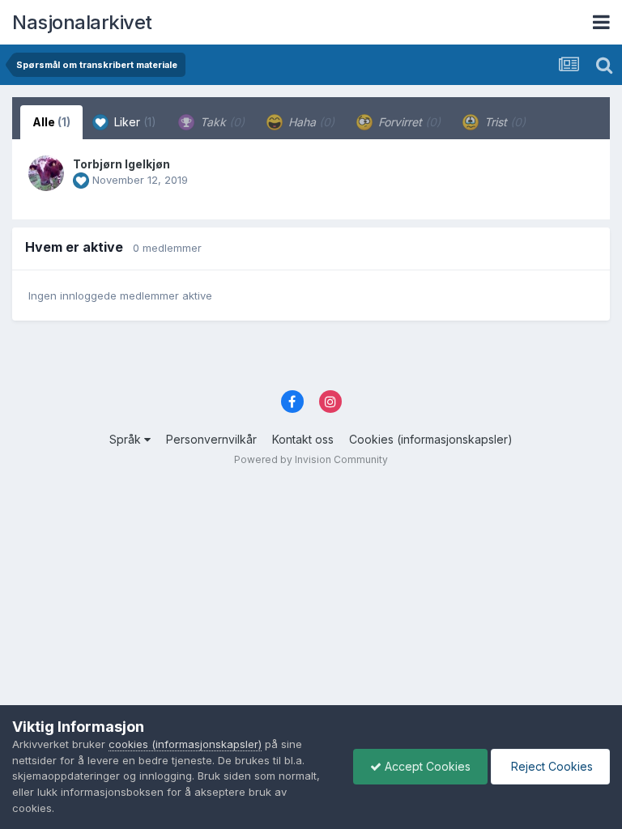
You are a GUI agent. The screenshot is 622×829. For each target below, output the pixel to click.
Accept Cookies (426, 766)
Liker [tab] (133, 122)
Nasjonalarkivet (82, 22)
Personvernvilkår (211, 439)
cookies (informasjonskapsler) (185, 744)
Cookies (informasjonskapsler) (431, 439)
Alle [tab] (51, 122)
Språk (126, 439)
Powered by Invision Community (311, 459)
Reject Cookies (550, 766)
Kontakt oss (303, 439)
